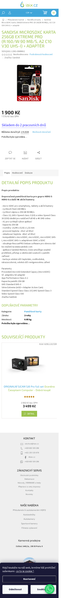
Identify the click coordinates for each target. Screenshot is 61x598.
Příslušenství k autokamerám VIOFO (29, 510)
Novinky (29, 494)
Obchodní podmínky (29, 475)
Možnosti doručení (42, 132)
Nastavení (29, 579)
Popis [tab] (7, 173)
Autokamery (29, 519)
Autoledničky (29, 514)
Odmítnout (15, 589)
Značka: (12, 57)
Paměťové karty (32, 311)
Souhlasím (43, 589)
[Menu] (53, 13)
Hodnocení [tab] (17, 173)
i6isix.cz (31, 457)
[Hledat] (3, 13)
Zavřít (18, 146)
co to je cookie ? (25, 571)
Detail (30, 413)
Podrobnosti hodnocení (41, 54)
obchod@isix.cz (32, 443)
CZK (28, 12)
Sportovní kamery (29, 523)
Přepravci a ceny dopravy (29, 486)
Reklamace (29, 479)
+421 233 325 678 (32, 452)
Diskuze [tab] (29, 173)
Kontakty (29, 490)
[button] (49, 589)
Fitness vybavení (29, 528)
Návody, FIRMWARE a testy (29, 482)
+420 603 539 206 (32, 448)
